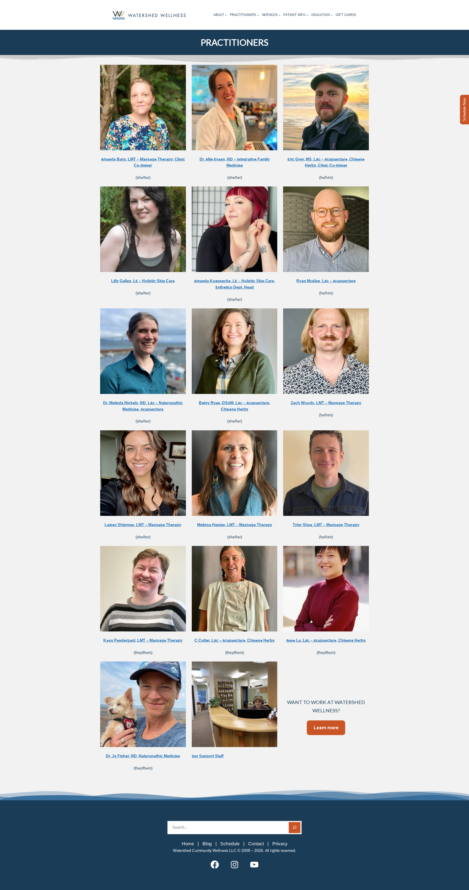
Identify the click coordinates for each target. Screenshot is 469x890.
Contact (256, 843)
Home (188, 843)
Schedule (230, 843)
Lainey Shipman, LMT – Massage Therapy (143, 525)
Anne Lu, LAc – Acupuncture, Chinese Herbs (326, 640)
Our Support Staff (208, 756)
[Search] (294, 827)
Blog (207, 843)
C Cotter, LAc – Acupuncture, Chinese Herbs (234, 640)
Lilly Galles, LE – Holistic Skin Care (143, 281)
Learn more (326, 727)
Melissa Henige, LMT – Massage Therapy (234, 525)
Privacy (280, 843)
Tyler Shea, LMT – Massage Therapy (326, 525)
